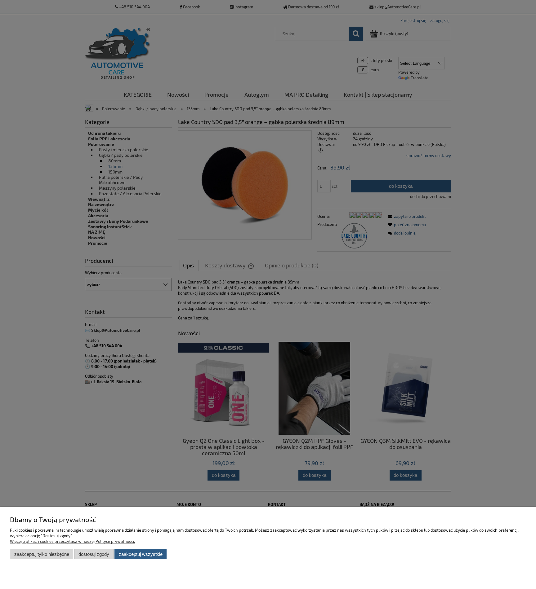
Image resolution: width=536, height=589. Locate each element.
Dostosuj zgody (93, 554)
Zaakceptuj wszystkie (141, 554)
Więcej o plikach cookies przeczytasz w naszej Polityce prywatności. (72, 541)
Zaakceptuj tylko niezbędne (41, 554)
